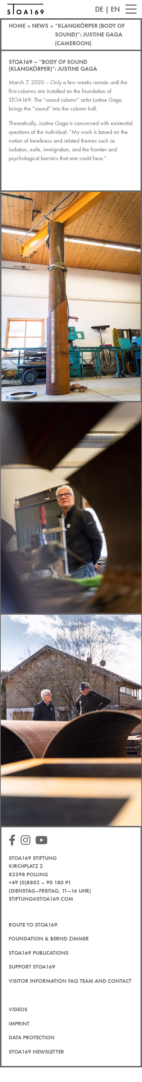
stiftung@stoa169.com (41, 899)
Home (17, 26)
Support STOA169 (32, 966)
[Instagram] (27, 841)
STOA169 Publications (38, 953)
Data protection (32, 1037)
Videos (18, 1009)
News (40, 26)
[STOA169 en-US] (25, 9)
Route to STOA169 (33, 924)
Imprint (19, 1023)
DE (99, 9)
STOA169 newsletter (36, 1051)
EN (115, 9)
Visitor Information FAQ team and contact (70, 981)
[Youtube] (43, 841)
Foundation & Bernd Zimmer (49, 938)
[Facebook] (14, 841)
